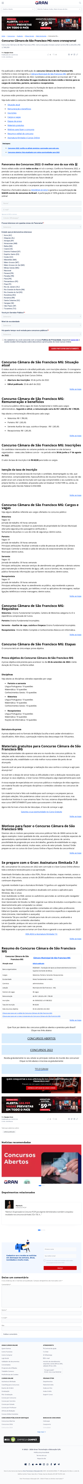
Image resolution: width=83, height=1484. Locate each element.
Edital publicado (38, 963)
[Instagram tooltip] (44, 1464)
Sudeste (20, 36)
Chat (46, 1352)
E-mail (4, 1318)
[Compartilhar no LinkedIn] (74, 55)
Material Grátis (48, 1385)
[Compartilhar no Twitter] (71, 55)
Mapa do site (41, 1458)
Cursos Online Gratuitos (10, 1414)
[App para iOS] (33, 1464)
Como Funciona (7, 1352)
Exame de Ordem (8, 1388)
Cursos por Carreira (8, 1401)
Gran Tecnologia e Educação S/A (32, 1471)
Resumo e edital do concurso (20, 133)
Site (3, 1325)
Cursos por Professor (9, 1407)
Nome (4, 1310)
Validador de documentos (10, 1361)
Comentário (6, 1284)
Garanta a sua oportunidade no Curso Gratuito (41, 811)
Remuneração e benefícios (19, 109)
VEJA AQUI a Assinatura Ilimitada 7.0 (41, 934)
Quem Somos (6, 1348)
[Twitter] (55, 1464)
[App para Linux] (29, 1464)
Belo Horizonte (41, 36)
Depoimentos (48, 1381)
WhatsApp (48, 1355)
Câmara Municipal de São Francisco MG (48, 74)
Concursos (11, 36)
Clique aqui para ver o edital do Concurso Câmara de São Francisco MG (27, 1013)
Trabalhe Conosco (8, 1371)
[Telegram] (58, 1464)
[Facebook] (51, 1464)
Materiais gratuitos (16, 125)
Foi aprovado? (52, 1371)
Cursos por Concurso (9, 1398)
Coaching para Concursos (10, 1385)
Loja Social (5, 1358)
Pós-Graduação (7, 1394)
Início (3, 36)
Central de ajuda (50, 1348)
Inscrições (12, 113)
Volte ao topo (75, 389)
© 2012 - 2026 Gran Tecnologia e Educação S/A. (41, 1449)
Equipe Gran (8, 52)
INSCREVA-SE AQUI (39, 190)
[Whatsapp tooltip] (47, 1464)
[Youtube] (40, 1464)
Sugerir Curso (48, 1394)
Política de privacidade (41, 1452)
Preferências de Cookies (10, 1374)
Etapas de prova (15, 121)
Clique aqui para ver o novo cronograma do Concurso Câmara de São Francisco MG (31, 1016)
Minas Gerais (29, 36)
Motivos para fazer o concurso (21, 129)
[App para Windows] (25, 1464)
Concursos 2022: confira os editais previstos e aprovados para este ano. (33, 148)
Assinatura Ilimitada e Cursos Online (24, 137)
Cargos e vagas (14, 117)
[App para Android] (36, 1464)
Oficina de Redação (8, 1411)
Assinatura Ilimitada (9, 1381)
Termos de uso (42, 1455)
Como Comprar (7, 1355)
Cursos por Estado (8, 1404)
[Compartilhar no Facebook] (68, 55)
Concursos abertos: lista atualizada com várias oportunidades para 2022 (34, 152)
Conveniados (6, 1365)
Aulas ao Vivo (47, 1388)
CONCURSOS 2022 (41, 1050)
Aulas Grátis (47, 1391)
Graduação (5, 1391)
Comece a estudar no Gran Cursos (41, 1088)
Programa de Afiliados (9, 1368)
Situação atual (14, 104)
